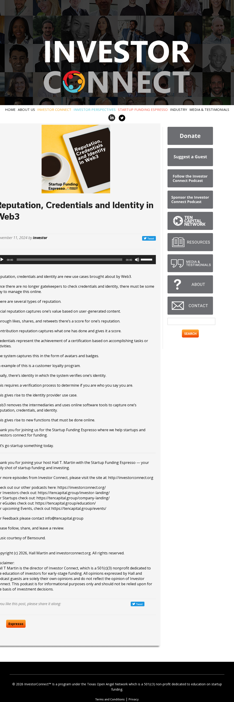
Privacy (134, 699)
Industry (178, 109)
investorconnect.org (73, 553)
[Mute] (137, 259)
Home (10, 109)
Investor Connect (54, 109)
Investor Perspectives (95, 109)
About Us (26, 109)
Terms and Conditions (110, 699)
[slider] (147, 259)
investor (40, 237)
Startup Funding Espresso (143, 109)
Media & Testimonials (209, 109)
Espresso (15, 624)
